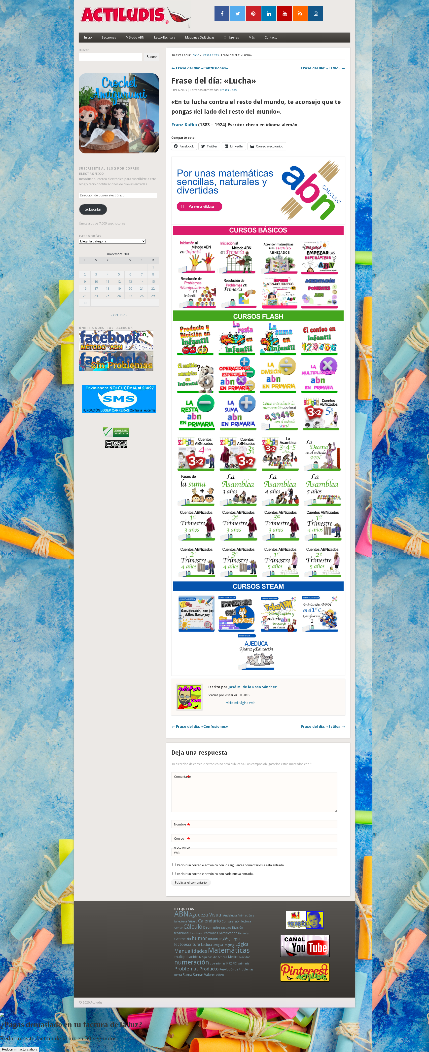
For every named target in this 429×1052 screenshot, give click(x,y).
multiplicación (186, 957)
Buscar (84, 50)
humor (199, 938)
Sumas (198, 975)
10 (96, 281)
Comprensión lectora (236, 921)
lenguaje (229, 945)
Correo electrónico (182, 842)
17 (96, 288)
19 (119, 288)
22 (153, 288)
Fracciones (210, 933)
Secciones (109, 37)
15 (153, 281)
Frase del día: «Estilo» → (323, 68)
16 (84, 288)
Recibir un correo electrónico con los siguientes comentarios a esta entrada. (231, 865)
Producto (209, 968)
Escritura (196, 933)
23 (84, 296)
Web (177, 853)
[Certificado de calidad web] (116, 438)
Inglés (223, 939)
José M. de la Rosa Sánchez (252, 687)
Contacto (271, 37)
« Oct (114, 315)
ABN (181, 914)
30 (84, 303)
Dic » (123, 315)
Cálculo (192, 926)
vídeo (220, 975)
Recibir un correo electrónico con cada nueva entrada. (215, 874)
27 (130, 296)
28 (141, 296)
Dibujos (226, 927)
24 (96, 296)
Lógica (242, 944)
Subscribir (93, 209)
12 (119, 281)
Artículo (192, 921)
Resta (178, 975)
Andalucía (230, 915)
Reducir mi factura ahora (19, 1049)
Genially (243, 933)
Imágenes (231, 37)
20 (130, 288)
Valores (209, 975)
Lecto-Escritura (164, 37)
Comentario (182, 778)
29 (153, 296)
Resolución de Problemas (236, 969)
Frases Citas (210, 55)
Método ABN (135, 37)
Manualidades (190, 951)
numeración (191, 962)
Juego (234, 938)
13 (130, 281)
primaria (243, 963)
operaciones (217, 963)
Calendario (209, 920)
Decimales (211, 927)
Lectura (206, 945)
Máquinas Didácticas (199, 37)
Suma (187, 974)
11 (107, 281)
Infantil (213, 939)
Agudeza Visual (205, 915)
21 (141, 288)
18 (107, 288)
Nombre (182, 825)
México (233, 957)
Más (252, 37)
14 (141, 281)
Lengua (218, 945)
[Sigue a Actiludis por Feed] (300, 13)
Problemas (186, 969)
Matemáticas (229, 950)
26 (119, 296)
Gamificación (228, 933)
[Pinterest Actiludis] (305, 972)
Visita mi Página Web (240, 703)
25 (107, 296)
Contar (178, 927)
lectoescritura (187, 944)
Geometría (182, 939)
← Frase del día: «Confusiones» (199, 68)
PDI (235, 963)
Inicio (88, 37)
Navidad (244, 957)
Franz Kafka (184, 124)
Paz (229, 963)
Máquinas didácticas (213, 957)
